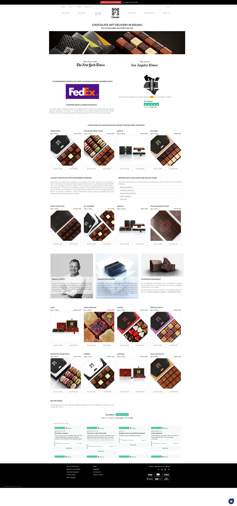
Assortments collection (128, 193)
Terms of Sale (98, 475)
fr (64, 7)
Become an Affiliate (73, 469)
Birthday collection (126, 187)
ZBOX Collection (125, 196)
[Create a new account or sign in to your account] (167, 6)
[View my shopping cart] (169, 7)
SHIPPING (79, 7)
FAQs (94, 466)
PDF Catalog (71, 477)
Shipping (96, 469)
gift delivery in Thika (174, 292)
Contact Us (97, 472)
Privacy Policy (71, 475)
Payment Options (73, 472)
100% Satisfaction (73, 466)
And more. (123, 199)
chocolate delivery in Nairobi (156, 292)
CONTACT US (88, 7)
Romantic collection (127, 190)
